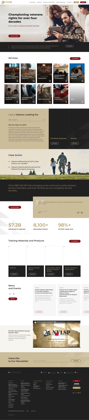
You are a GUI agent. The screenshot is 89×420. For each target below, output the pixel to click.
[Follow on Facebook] (76, 393)
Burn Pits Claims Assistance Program (12, 392)
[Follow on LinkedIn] (73, 393)
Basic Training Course (37, 388)
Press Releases (48, 382)
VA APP (76, 387)
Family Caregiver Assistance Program (13, 394)
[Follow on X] (74, 393)
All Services (75, 58)
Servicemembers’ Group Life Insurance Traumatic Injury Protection (25, 401)
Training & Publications (48, 2)
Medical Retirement (24, 397)
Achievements (10, 405)
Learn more (54, 143)
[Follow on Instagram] (80, 393)
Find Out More (14, 35)
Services (39, 2)
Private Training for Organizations (36, 386)
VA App (76, 2)
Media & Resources (60, 2)
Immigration (23, 403)
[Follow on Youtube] (78, 393)
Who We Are (32, 2)
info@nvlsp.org (63, 389)
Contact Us (69, 2)
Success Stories (15, 207)
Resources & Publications (50, 387)
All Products (74, 241)
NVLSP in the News (49, 384)
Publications (35, 382)
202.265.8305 (63, 387)
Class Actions (10, 388)
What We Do (10, 382)
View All (13, 298)
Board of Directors (11, 396)
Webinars (34, 384)
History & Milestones (11, 399)
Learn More (14, 274)
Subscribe (75, 360)
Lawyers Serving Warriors (12, 386)
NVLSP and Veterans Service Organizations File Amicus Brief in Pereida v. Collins (44, 291)
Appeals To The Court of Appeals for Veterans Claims (13, 385)
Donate (83, 2)
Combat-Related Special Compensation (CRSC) (25, 390)
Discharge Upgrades (24, 391)
